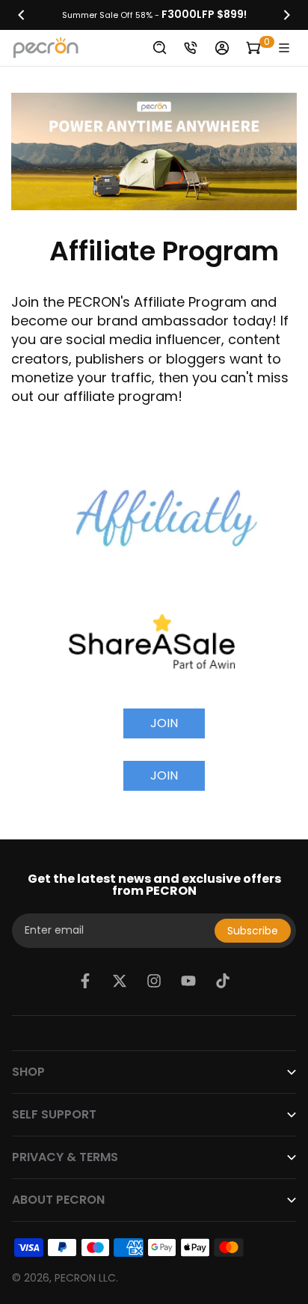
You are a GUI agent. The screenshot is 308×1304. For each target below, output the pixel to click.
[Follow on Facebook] (85, 981)
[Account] (222, 48)
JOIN (164, 723)
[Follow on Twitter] (119, 981)
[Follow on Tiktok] (222, 981)
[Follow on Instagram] (154, 981)
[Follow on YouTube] (188, 981)
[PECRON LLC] (154, 15)
